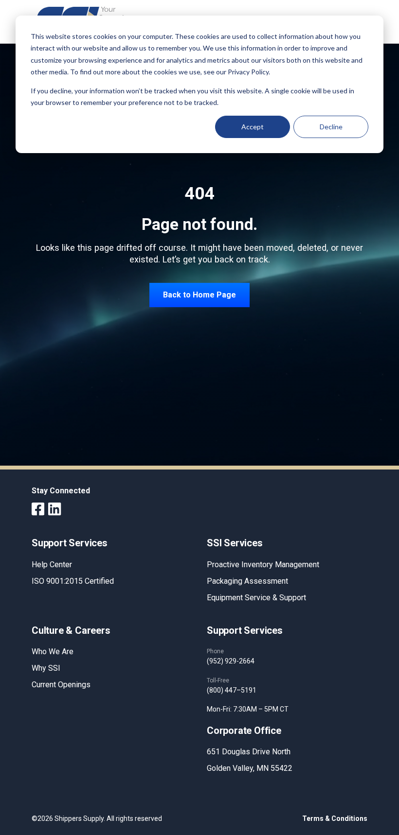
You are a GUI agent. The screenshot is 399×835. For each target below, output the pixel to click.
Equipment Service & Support (256, 597)
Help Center (52, 564)
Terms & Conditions (334, 818)
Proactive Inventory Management (263, 564)
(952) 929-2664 (230, 661)
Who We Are (52, 651)
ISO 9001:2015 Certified (73, 581)
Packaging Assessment (247, 581)
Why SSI (46, 668)
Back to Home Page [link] (199, 294)
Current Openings (61, 684)
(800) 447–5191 (231, 690)
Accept (252, 126)
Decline (331, 126)
